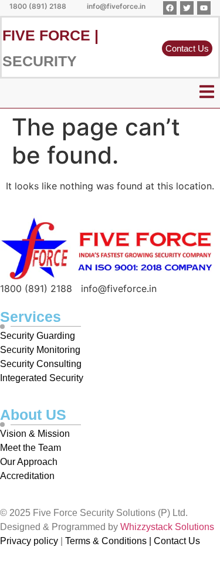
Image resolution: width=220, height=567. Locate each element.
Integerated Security (41, 378)
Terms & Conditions (106, 541)
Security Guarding (37, 336)
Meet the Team (31, 448)
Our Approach (28, 462)
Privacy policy (29, 541)
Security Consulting (41, 364)
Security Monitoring (40, 350)
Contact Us (177, 541)
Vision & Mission (35, 434)
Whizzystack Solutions (167, 527)
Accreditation (28, 476)
